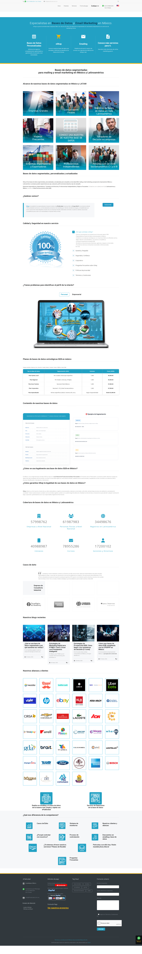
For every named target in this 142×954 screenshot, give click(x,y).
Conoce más (108, 207)
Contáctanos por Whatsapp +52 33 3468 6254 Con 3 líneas (32, 893)
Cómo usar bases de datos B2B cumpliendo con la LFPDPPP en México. (107, 649)
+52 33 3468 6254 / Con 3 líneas (33, 1)
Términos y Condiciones (111, 917)
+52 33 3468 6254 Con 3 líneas (107, 7)
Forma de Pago (52, 907)
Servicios (74, 6)
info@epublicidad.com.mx (51, 1)
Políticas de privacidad (74, 942)
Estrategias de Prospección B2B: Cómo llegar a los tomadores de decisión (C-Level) (83, 649)
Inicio (59, 6)
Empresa (66, 6)
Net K (89, 945)
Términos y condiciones (61, 942)
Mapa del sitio (83, 942)
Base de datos (77, 886)
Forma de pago (84, 6)
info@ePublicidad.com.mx (32, 900)
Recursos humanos (79, 893)
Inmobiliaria (77, 890)
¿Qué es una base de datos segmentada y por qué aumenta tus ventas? (34, 648)
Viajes (89, 893)
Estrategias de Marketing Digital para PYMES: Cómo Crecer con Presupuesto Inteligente (57, 650)
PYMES (85, 890)
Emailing (87, 886)
